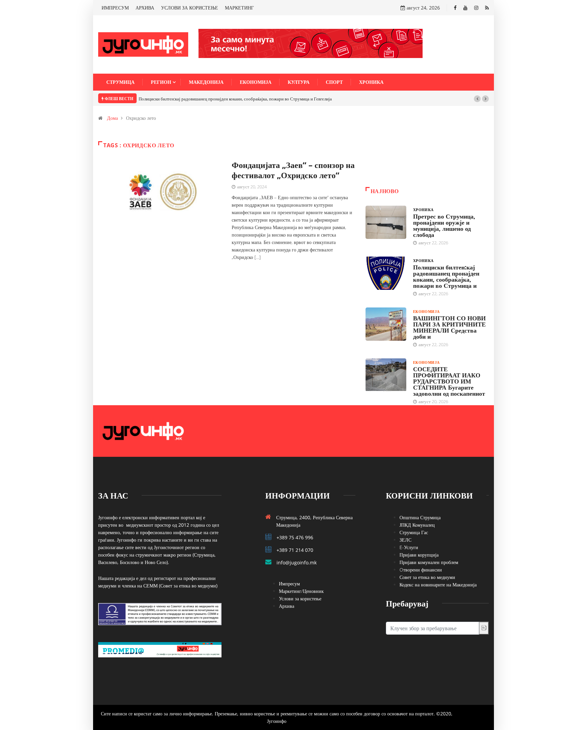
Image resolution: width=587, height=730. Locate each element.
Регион (161, 82)
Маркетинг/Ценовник (301, 591)
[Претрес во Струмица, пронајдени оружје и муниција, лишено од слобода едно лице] (386, 222)
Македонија (206, 82)
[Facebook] (455, 7)
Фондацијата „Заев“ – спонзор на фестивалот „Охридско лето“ (293, 170)
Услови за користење (300, 598)
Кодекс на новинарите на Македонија (438, 584)
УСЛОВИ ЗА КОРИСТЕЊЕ (189, 7)
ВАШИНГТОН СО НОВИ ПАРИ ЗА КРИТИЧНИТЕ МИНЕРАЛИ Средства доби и (449, 327)
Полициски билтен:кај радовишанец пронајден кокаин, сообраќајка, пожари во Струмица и (446, 276)
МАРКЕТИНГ (239, 7)
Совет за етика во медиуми (427, 577)
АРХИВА (145, 7)
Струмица (120, 82)
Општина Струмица (420, 517)
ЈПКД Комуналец (417, 525)
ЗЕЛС (405, 540)
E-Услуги (408, 547)
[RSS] (487, 7)
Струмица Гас (413, 532)
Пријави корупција (419, 554)
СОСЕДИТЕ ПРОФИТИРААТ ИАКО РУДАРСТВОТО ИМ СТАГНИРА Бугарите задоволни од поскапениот (449, 381)
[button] (477, 98)
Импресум (289, 583)
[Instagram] (476, 7)
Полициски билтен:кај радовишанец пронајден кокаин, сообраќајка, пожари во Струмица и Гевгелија (235, 99)
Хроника (371, 82)
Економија (255, 82)
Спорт (334, 82)
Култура (298, 82)
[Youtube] (465, 7)
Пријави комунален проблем (428, 562)
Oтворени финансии (420, 569)
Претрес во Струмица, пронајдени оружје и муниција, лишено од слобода (444, 225)
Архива (286, 606)
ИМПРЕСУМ (115, 7)
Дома (112, 118)
